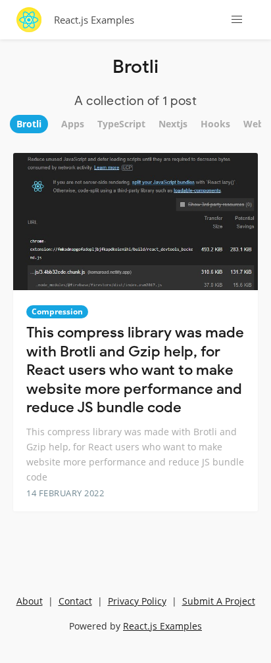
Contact (75, 601)
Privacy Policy (137, 601)
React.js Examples (94, 19)
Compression (57, 311)
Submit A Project (218, 601)
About (29, 601)
